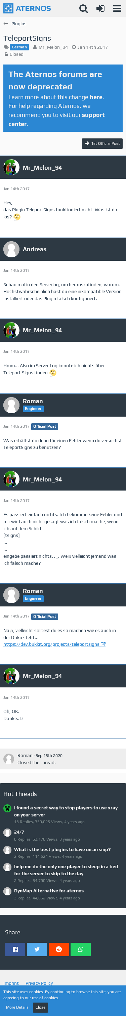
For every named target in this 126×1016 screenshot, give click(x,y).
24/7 (19, 832)
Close (40, 1007)
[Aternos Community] (27, 8)
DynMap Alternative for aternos (49, 890)
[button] (117, 8)
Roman (25, 755)
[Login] (100, 8)
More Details (17, 1007)
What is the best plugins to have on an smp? (62, 849)
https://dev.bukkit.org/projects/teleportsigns (51, 644)
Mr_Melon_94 (53, 47)
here (96, 96)
